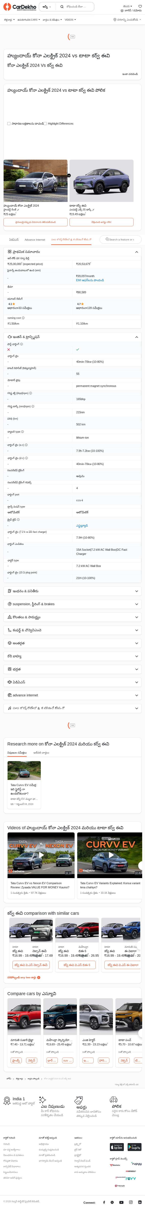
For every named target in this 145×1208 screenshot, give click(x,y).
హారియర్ (104, 1060)
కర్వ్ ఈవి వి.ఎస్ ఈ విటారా (123, 965)
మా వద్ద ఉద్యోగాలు (11, 1149)
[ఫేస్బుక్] (104, 1202)
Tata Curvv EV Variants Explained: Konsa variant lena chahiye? (110, 885)
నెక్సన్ (31, 1060)
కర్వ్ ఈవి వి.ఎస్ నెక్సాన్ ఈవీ (31, 965)
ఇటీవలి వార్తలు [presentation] (41, 752)
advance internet (35, 239)
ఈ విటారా (131, 951)
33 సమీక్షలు (25, 308)
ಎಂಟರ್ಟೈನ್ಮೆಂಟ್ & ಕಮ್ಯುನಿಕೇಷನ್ (71, 239)
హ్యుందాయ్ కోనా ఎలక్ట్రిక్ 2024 (21, 205)
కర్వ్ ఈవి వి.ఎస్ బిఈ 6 (77, 965)
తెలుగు (126, 6)
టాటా (35, 946)
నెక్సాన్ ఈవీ (39, 951)
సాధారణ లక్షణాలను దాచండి (28, 123)
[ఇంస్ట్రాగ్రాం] (131, 1202)
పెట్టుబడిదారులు (10, 1172)
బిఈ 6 (82, 951)
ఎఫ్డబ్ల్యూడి (82, 525)
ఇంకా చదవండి (130, 73)
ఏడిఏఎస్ (14, 239)
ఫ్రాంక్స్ (16, 1060)
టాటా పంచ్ (125, 1040)
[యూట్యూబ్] (121, 1202)
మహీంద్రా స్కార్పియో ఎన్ (60, 1040)
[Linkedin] (140, 1202)
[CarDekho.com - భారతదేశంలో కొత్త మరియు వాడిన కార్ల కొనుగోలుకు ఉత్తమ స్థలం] (19, 7)
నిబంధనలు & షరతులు (13, 1155)
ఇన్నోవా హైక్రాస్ (89, 1060)
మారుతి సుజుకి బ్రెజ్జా (22, 1040)
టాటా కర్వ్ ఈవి (77, 205)
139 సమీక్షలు (94, 308)
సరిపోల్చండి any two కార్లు (21, 977)
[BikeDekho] (115, 1165)
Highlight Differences (60, 123)
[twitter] (112, 1202)
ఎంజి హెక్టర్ (89, 1040)
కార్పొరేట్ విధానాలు (11, 1166)
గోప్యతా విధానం (10, 1160)
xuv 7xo (68, 1060)
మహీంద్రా (83, 946)
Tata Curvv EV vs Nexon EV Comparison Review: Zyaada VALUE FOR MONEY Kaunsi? (40, 885)
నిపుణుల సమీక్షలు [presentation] (17, 752)
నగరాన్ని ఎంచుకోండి (127, 19)
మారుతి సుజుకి (132, 946)
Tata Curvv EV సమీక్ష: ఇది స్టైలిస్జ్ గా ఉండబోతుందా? (24, 789)
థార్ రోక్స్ (53, 1060)
